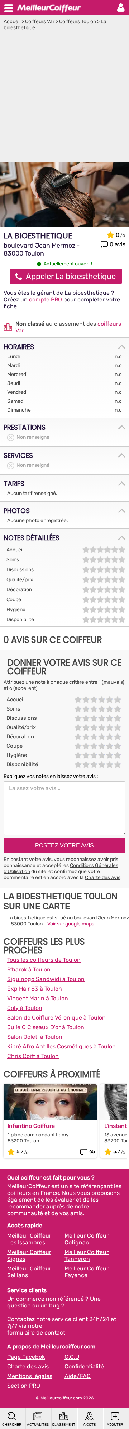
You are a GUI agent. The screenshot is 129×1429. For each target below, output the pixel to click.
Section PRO (23, 1385)
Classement (63, 1425)
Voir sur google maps (70, 924)
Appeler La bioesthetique (71, 276)
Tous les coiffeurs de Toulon (44, 959)
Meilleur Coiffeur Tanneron (86, 1255)
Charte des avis (102, 878)
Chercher (12, 1425)
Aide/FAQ (77, 1376)
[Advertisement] (64, 98)
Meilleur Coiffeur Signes (29, 1255)
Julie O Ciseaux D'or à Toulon (45, 1027)
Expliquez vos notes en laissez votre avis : (51, 776)
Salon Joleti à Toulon (34, 1036)
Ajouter (115, 1425)
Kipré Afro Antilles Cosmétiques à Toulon (61, 1046)
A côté (89, 1425)
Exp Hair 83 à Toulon (34, 988)
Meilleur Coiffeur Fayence (86, 1272)
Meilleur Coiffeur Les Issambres (29, 1239)
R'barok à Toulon (29, 969)
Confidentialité (84, 1366)
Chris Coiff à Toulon (33, 1056)
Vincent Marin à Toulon (37, 998)
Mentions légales (29, 1376)
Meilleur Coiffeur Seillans (29, 1272)
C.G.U (71, 1356)
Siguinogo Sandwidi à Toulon (46, 979)
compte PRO (45, 299)
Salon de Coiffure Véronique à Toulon (56, 1017)
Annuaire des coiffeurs (48, 7)
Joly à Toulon (24, 1008)
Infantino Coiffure (31, 1126)
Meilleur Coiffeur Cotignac (86, 1239)
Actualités (38, 1425)
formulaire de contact (36, 1332)
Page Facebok (26, 1356)
